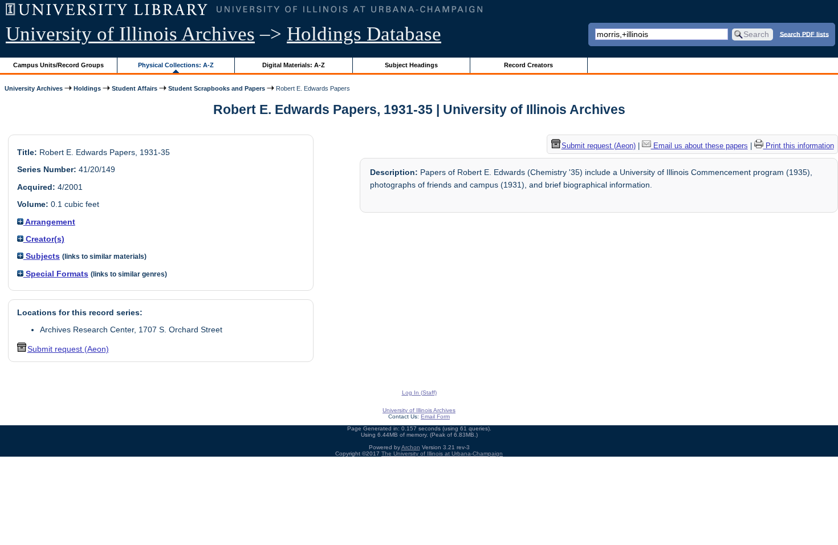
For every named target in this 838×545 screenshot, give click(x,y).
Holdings (87, 88)
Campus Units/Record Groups (58, 65)
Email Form (435, 416)
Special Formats (55, 273)
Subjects (41, 256)
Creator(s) (43, 238)
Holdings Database (364, 34)
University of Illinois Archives (130, 34)
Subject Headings (411, 65)
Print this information (798, 145)
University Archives (34, 88)
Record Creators (528, 65)
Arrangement (49, 221)
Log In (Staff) (419, 392)
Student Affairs (134, 88)
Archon (410, 447)
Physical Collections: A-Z (176, 65)
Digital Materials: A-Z (293, 65)
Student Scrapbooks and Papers (216, 88)
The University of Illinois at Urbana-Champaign (442, 453)
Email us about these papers (699, 145)
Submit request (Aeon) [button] (68, 348)
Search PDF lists (804, 33)
